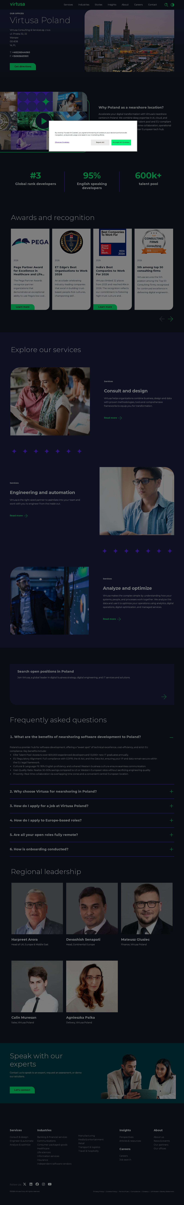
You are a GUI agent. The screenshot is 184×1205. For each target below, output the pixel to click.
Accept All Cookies (121, 142)
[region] (93, 136)
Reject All (100, 142)
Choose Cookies (62, 142)
